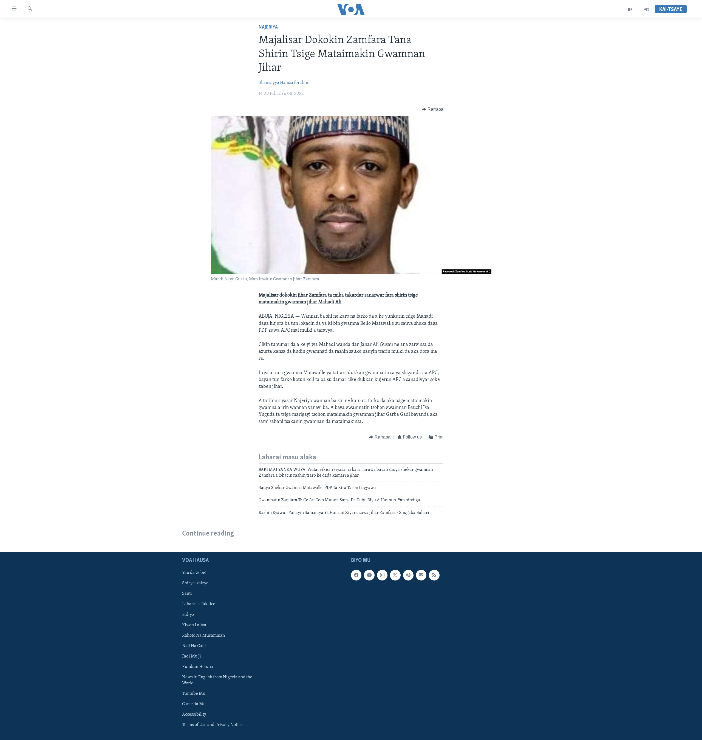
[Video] (630, 9)
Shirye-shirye (195, 583)
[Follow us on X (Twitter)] (395, 575)
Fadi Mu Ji (191, 656)
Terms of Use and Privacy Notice (212, 725)
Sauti (187, 594)
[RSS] (434, 575)
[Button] (432, 109)
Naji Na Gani (194, 646)
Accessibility (194, 714)
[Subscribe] (421, 575)
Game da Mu (194, 704)
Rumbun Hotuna (197, 667)
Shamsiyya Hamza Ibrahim (284, 83)
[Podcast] (408, 575)
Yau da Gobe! (194, 573)
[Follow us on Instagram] (382, 575)
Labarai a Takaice (198, 604)
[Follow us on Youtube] (369, 575)
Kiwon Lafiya (194, 625)
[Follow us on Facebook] (356, 575)
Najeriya (268, 27)
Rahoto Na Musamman (203, 635)
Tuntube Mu (193, 693)
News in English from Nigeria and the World (217, 680)
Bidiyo (188, 615)
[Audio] (646, 9)
